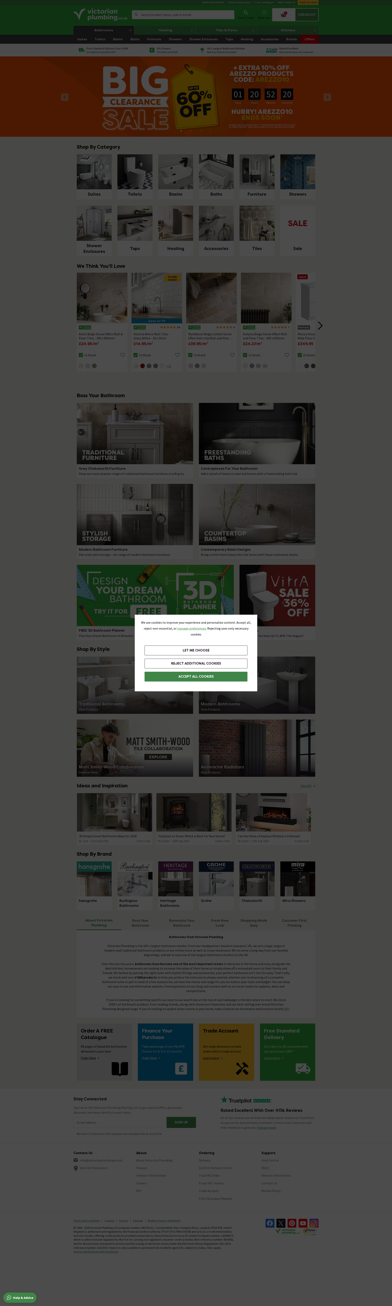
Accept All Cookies (196, 676)
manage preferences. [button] (192, 628)
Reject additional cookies (196, 663)
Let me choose (196, 650)
